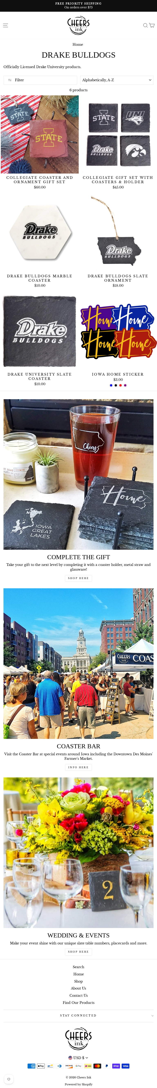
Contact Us (79, 995)
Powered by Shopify (78, 1084)
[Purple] (125, 385)
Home (78, 44)
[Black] (115, 385)
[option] (78, 6)
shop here (78, 951)
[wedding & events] (78, 852)
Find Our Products (78, 1003)
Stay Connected (78, 1015)
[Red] (120, 385)
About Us (78, 988)
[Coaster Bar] (78, 663)
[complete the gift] (78, 474)
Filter (19, 80)
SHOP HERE (78, 578)
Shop (78, 981)
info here (78, 767)
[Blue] (111, 385)
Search (78, 967)
